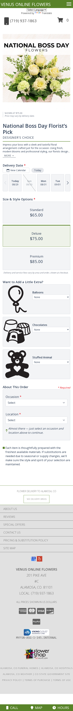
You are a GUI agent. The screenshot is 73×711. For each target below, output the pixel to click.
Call (13, 707)
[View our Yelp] (39, 560)
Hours (62, 707)
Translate (47, 13)
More (7, 155)
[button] (63, 21)
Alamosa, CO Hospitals (57, 668)
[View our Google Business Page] (33, 560)
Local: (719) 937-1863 (36, 593)
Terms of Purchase (37, 680)
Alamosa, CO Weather (17, 674)
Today (37, 170)
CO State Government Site (52, 674)
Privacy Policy (12, 680)
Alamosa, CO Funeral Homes (19, 668)
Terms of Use (62, 680)
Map (37, 707)
